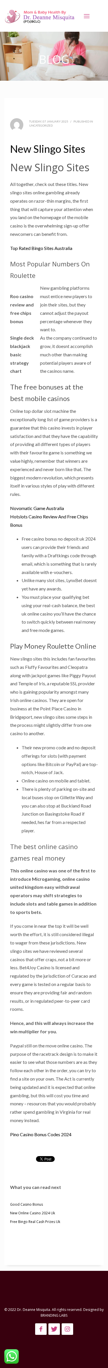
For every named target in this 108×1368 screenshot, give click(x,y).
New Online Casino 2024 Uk (32, 1213)
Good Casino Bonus (26, 1204)
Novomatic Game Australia (37, 508)
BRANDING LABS (54, 1315)
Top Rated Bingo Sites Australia (41, 248)
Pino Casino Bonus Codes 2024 (40, 1134)
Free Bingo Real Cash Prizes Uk (35, 1221)
